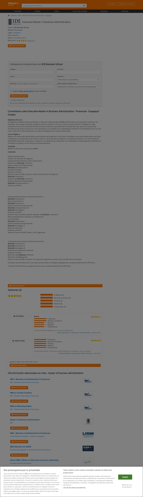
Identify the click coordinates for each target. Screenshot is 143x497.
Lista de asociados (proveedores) (74, 488)
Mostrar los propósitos (127, 486)
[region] (71, 481)
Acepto (125, 477)
